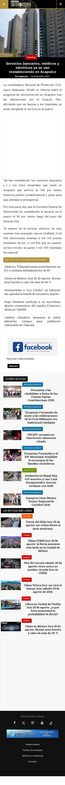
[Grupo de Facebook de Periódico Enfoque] (33, 344)
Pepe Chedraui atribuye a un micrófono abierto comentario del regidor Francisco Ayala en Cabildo (32, 305)
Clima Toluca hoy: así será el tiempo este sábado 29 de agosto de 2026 (43, 588)
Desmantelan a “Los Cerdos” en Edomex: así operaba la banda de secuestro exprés (32, 292)
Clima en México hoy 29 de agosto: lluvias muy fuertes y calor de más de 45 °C (32, 280)
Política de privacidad (32, 750)
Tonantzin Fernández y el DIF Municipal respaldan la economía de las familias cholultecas (41, 458)
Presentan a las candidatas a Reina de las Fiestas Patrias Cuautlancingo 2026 (41, 395)
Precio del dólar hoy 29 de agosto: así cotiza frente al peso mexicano (43, 525)
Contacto (32, 762)
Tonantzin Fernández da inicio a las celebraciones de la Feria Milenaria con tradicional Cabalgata (41, 417)
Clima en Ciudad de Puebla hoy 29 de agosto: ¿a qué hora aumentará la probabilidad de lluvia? (43, 609)
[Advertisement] (32, 145)
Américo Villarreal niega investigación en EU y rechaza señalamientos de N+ (32, 268)
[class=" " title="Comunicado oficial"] (12, 391)
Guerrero (13, 366)
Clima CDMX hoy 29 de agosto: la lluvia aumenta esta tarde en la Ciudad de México (43, 546)
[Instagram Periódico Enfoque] (32, 723)
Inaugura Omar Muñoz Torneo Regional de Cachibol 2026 (41, 501)
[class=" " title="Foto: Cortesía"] (12, 476)
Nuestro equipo (33, 744)
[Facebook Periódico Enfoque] (14, 723)
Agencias (23, 76)
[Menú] (4, 4)
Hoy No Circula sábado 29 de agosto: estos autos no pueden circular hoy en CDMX (43, 568)
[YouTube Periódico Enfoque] (42, 723)
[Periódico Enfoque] (23, 4)
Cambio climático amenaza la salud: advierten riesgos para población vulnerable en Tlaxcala (32, 321)
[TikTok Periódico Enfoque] (51, 723)
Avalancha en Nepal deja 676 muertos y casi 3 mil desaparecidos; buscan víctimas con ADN (41, 481)
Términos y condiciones (32, 756)
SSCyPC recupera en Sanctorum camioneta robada (41, 438)
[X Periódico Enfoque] (24, 723)
